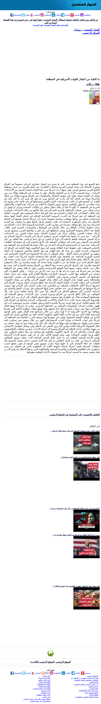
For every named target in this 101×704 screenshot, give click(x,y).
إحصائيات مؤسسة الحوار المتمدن (86, 680)
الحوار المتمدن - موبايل (87, 29)
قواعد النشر (94, 682)
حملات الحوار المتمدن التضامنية (86, 697)
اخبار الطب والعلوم (43, 695)
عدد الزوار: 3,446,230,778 (88, 691)
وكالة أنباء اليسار (44, 682)
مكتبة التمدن (93, 688)
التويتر (27, 15)
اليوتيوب (36, 15)
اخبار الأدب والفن (44, 680)
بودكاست (87, 15)
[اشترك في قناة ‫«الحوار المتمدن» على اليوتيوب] (50, 25)
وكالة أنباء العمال (44, 686)
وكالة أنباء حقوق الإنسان (41, 688)
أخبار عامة (46, 676)
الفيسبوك (17, 15)
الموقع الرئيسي (91, 32)
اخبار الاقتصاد (45, 693)
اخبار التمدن (46, 697)
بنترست (77, 15)
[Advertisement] (52, 53)
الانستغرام (47, 15)
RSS (47, 673)
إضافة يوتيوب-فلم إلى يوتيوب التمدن (36, 699)
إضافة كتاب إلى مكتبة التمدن (39, 701)
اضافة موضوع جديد (91, 693)
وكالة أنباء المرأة (44, 678)
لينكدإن (58, 15)
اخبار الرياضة (45, 691)
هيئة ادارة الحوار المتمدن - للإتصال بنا (84, 678)
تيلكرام (67, 15)
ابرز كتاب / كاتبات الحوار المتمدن (86, 684)
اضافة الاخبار (93, 695)
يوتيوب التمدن (93, 686)
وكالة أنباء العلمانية (43, 684)
